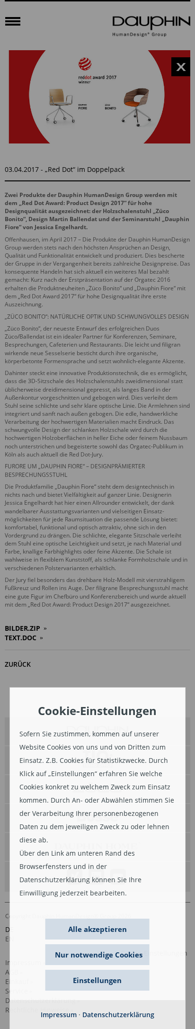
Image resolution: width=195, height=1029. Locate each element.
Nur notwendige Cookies (98, 954)
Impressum (59, 1014)
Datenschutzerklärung (118, 1014)
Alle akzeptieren (97, 929)
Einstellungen (97, 980)
